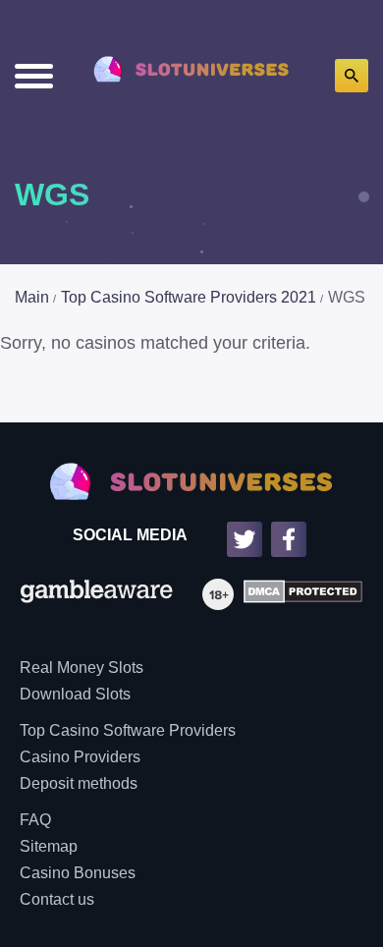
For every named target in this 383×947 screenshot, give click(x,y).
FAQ (35, 819)
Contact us (57, 899)
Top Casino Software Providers (128, 730)
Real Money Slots (81, 667)
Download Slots (75, 694)
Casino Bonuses (78, 872)
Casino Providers (80, 757)
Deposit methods (78, 783)
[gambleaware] (97, 594)
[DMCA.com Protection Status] (298, 594)
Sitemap (49, 846)
